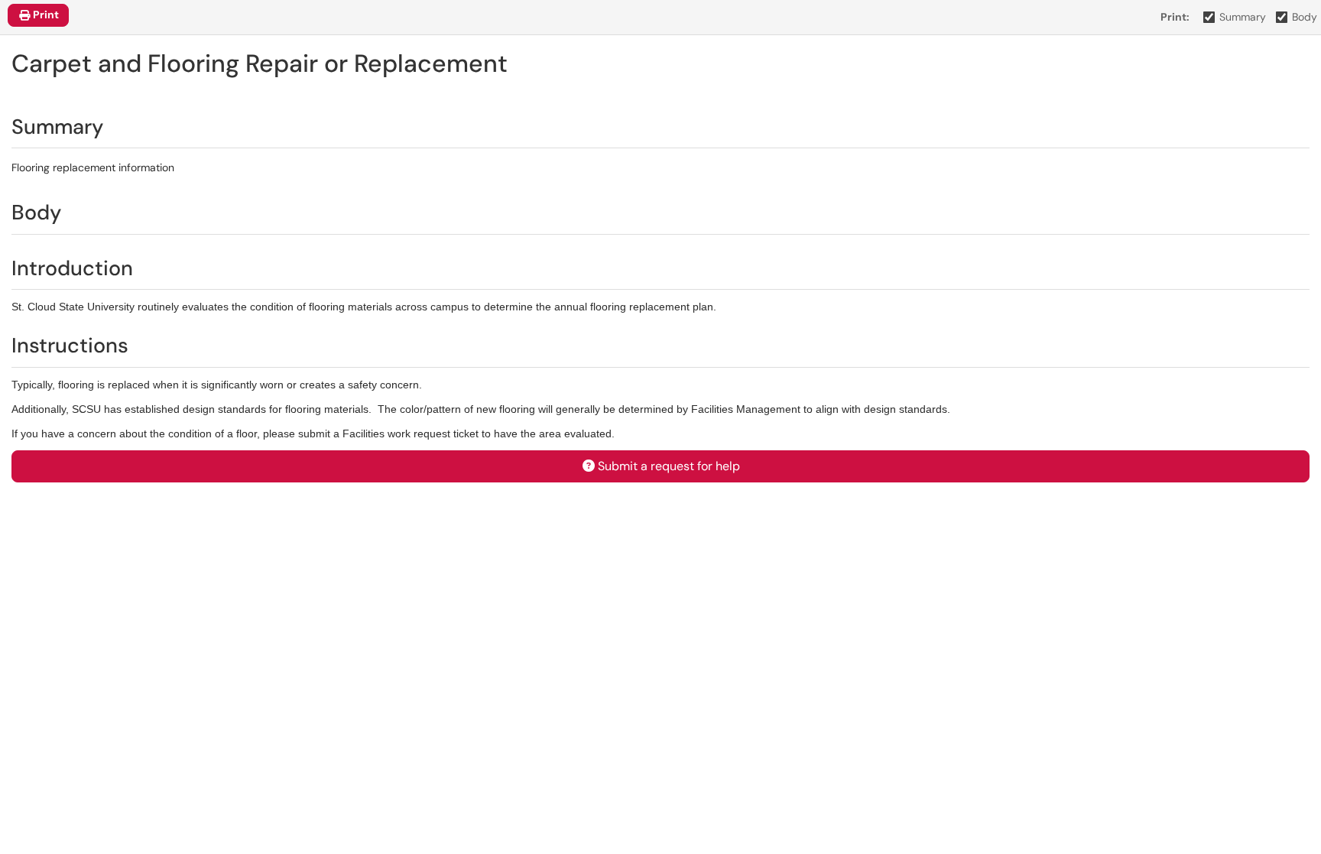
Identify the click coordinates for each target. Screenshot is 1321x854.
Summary (1242, 17)
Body (1304, 17)
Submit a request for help (669, 466)
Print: (1175, 17)
